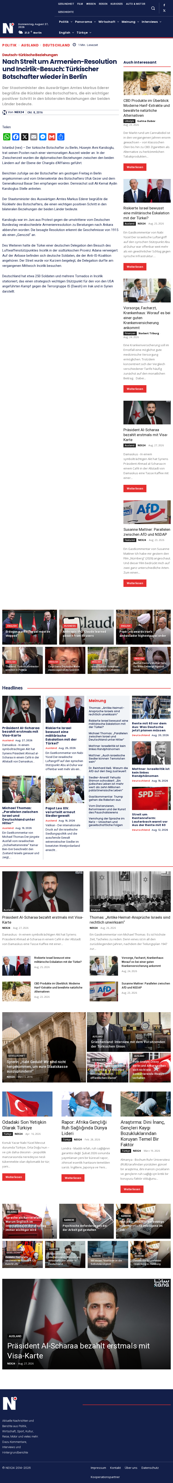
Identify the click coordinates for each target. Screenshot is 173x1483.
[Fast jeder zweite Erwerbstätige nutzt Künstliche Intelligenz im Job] (143, 1221)
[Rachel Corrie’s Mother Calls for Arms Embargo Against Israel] (150, 660)
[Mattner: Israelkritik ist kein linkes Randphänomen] (151, 752)
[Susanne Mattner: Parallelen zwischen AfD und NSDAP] (147, 512)
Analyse (95, 909)
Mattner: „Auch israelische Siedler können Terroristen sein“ (107, 758)
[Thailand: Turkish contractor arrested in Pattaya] (22, 660)
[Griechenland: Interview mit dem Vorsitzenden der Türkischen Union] (129, 1032)
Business (70, 626)
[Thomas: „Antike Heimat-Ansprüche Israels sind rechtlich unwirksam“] (130, 891)
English (12, 626)
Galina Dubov (146, 121)
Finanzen (130, 333)
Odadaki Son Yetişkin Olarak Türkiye (24, 1125)
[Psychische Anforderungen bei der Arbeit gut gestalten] (86, 1221)
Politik (9, 45)
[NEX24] (5, 112)
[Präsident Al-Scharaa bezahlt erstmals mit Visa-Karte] (147, 412)
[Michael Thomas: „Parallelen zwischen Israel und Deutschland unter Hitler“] (21, 789)
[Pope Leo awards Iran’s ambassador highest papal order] (143, 627)
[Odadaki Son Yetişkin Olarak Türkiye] (27, 1104)
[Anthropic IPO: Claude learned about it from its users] (86, 627)
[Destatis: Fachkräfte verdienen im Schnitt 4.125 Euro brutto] (22, 1254)
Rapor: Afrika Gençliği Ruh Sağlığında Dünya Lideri (84, 1127)
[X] (164, 11)
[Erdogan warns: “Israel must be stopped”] (29, 627)
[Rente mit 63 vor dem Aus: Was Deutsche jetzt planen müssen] (151, 707)
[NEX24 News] (8, 28)
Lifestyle (129, 121)
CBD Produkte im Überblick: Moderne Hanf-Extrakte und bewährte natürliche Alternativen (146, 108)
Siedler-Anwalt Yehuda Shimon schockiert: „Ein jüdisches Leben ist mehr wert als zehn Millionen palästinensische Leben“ (106, 784)
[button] (153, 8)
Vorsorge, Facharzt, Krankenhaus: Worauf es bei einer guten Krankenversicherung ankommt (143, 962)
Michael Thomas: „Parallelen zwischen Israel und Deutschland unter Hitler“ (108, 736)
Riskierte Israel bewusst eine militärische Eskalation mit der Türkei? (146, 213)
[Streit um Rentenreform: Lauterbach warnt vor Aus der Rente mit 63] (151, 798)
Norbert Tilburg (149, 333)
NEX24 (19, 112)
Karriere (69, 1220)
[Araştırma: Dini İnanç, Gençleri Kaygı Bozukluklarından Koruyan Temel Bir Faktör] (146, 1104)
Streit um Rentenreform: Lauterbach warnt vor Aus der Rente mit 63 (150, 819)
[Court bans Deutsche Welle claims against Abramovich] (65, 660)
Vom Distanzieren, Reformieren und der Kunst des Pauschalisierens (107, 809)
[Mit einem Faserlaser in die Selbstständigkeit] (108, 1254)
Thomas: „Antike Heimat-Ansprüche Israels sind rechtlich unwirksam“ (106, 711)
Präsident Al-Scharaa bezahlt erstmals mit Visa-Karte (145, 435)
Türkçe (7, 1133)
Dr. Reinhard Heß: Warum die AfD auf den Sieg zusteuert (108, 769)
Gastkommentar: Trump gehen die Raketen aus (106, 798)
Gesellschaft (16, 1056)
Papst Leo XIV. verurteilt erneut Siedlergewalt (60, 812)
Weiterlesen (135, 167)
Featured (130, 540)
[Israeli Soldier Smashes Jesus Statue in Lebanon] (108, 660)
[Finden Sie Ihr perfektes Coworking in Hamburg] (150, 1254)
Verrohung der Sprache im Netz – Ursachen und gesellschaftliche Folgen (107, 822)
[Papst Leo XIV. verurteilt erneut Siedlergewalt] (65, 789)
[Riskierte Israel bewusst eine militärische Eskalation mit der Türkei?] (147, 191)
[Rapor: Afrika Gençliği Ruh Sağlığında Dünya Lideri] (86, 1104)
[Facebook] (164, 5)
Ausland (30, 45)
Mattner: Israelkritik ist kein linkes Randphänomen (107, 747)
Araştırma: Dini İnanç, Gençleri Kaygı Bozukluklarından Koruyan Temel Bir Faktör (143, 1133)
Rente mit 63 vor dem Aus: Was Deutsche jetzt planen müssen (149, 726)
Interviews (98, 1060)
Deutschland (56, 45)
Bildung (12, 1212)
